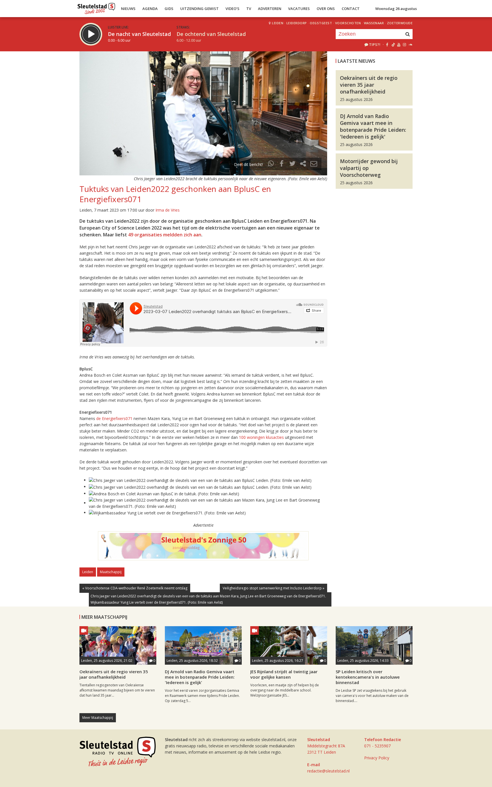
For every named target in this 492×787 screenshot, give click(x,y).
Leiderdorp (296, 23)
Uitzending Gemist (199, 8)
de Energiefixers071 (114, 418)
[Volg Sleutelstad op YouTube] (398, 44)
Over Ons (326, 8)
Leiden (277, 23)
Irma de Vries (167, 210)
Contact (351, 8)
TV (248, 8)
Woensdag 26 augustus (396, 8)
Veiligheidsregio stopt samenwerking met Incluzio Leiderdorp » (273, 588)
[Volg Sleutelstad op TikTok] (393, 44)
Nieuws (128, 8)
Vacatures (299, 8)
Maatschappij (111, 571)
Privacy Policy (376, 757)
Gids (169, 8)
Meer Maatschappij (97, 717)
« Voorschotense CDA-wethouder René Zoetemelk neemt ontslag (134, 588)
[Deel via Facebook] (282, 164)
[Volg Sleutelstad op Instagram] (404, 44)
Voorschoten (348, 23)
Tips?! (374, 44)
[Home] (96, 7)
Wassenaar (374, 23)
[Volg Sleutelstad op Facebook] (387, 44)
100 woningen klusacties (261, 437)
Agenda (150, 8)
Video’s (232, 8)
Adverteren (269, 8)
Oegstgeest (321, 23)
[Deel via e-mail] (314, 164)
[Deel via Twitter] (292, 164)
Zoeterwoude (400, 23)
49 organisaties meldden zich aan (164, 235)
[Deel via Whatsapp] (271, 164)
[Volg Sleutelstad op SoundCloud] (410, 44)
